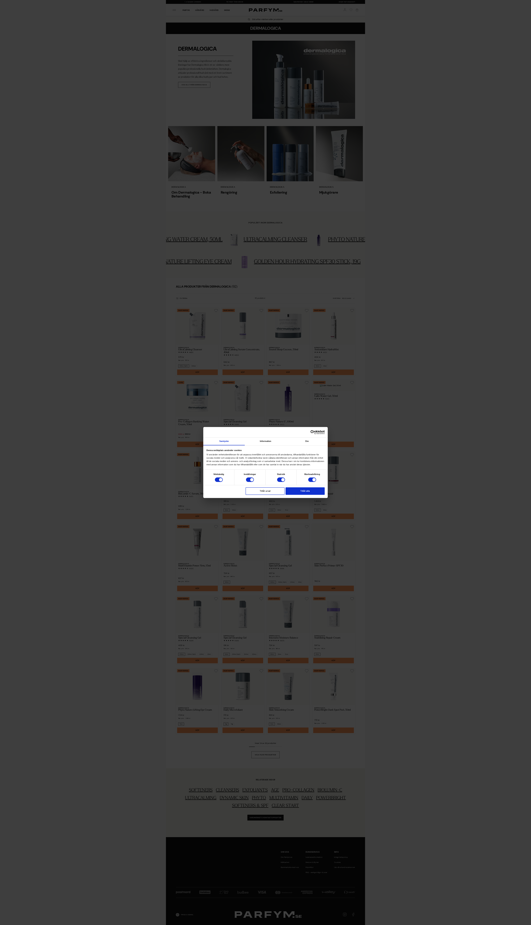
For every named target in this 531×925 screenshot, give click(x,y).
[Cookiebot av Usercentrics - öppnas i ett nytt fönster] (312, 432)
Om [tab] (307, 441)
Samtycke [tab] (224, 441)
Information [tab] (265, 441)
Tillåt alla (305, 491)
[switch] (250, 480)
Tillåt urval (265, 491)
